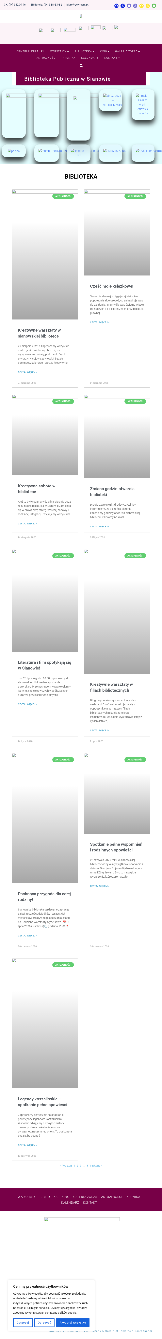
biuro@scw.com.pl (77, 4)
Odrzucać (44, 1322)
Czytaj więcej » (27, 372)
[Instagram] (123, 6)
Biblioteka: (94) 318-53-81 (46, 4)
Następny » (96, 1165)
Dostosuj (23, 1322)
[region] (51, 1305)
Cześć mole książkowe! (111, 286)
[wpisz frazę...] (81, 65)
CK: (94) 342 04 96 (15, 4)
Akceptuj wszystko (73, 1322)
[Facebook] (116, 6)
